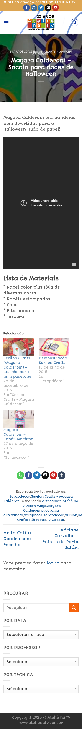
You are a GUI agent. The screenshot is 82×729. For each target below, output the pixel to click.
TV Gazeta (55, 520)
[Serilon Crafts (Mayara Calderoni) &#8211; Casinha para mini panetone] (18, 347)
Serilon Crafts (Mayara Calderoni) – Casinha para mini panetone (17, 367)
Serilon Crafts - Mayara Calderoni (51, 53)
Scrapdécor (20, 51)
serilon (71, 515)
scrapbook (33, 515)
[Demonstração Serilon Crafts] (54, 347)
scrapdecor (54, 515)
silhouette (37, 520)
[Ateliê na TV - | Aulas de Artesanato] (41, 22)
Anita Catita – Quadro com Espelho (19, 539)
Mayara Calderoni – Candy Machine (18, 434)
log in (53, 563)
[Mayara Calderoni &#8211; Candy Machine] (18, 419)
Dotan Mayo (36, 506)
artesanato (52, 501)
